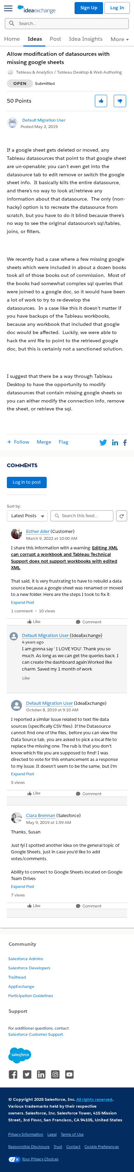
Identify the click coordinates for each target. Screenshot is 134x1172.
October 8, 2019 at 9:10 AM (52, 710)
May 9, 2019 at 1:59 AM (48, 822)
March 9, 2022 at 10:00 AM (51, 538)
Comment (91, 622)
